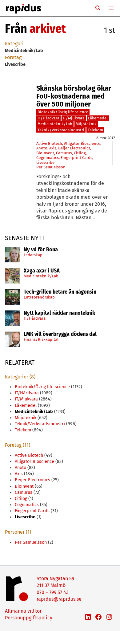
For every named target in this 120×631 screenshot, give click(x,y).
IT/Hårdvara (35, 318)
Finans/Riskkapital (41, 339)
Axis (52, 148)
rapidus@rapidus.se (59, 599)
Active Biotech (49, 143)
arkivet (48, 28)
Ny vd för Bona (41, 250)
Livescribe (45, 162)
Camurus (64, 153)
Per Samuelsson (51, 167)
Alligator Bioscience (82, 143)
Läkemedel (98, 118)
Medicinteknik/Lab (41, 276)
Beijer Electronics (74, 148)
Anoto (41, 148)
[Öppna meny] (111, 8)
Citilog (80, 153)
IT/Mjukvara (74, 118)
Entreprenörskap (39, 297)
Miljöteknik (86, 124)
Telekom (95, 130)
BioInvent (45, 153)
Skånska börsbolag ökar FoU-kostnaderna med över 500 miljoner (73, 96)
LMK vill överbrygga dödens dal (60, 334)
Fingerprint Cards (76, 157)
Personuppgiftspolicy (28, 618)
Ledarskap (33, 255)
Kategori (14, 44)
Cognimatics (47, 157)
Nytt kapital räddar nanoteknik (59, 313)
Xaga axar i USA (42, 271)
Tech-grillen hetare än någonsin (60, 292)
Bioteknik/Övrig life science (63, 112)
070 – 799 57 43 (53, 592)
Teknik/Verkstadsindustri (61, 130)
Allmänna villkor (23, 611)
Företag (13, 57)
